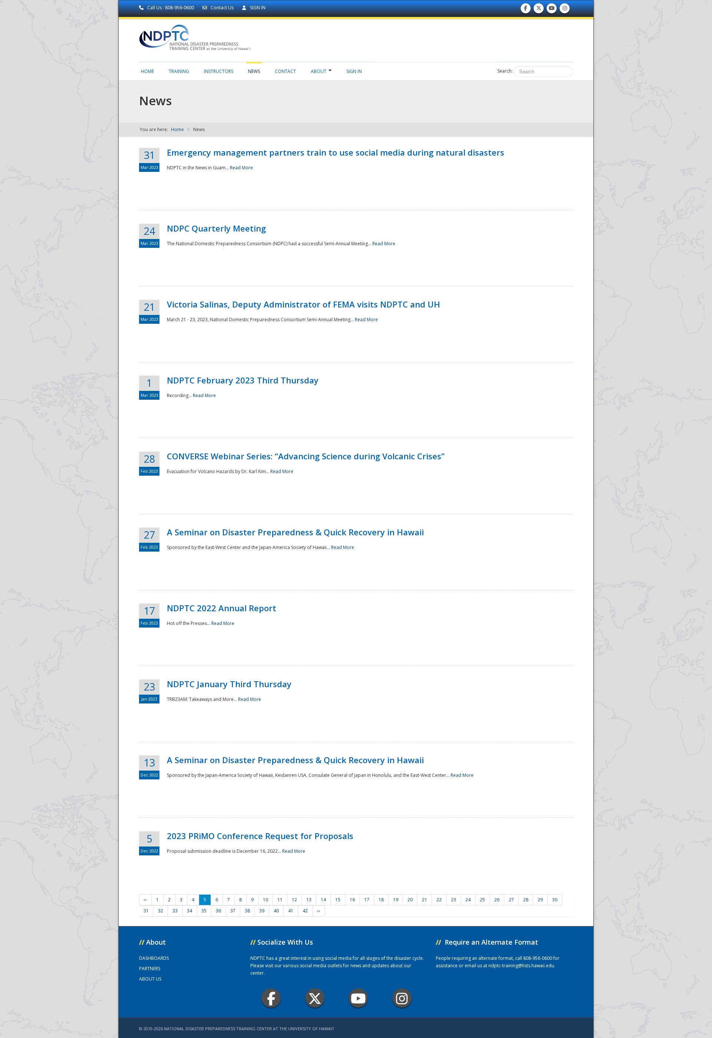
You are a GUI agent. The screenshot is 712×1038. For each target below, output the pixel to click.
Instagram (402, 998)
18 (381, 899)
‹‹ (145, 899)
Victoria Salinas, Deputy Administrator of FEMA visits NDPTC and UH (303, 304)
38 (247, 911)
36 (218, 911)
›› (318, 911)
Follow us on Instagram (564, 10)
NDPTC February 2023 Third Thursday (243, 380)
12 (294, 899)
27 (511, 899)
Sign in (354, 71)
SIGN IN (257, 7)
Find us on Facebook (525, 10)
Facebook (271, 998)
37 (232, 911)
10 (265, 899)
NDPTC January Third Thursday (229, 683)
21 (424, 899)
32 (160, 911)
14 (323, 899)
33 (175, 911)
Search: (504, 71)
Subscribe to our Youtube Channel (552, 10)
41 (290, 911)
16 (352, 899)
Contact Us (222, 7)
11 (280, 899)
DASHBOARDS (154, 958)
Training (179, 71)
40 (276, 911)
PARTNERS (149, 968)
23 (453, 899)
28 (525, 899)
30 (554, 899)
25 (482, 899)
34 (189, 911)
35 (204, 911)
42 (305, 911)
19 (395, 899)
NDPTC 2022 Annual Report (221, 607)
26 (497, 899)
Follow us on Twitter (539, 10)
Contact (285, 71)
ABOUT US (150, 979)
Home (147, 71)
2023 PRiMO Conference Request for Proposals (260, 835)
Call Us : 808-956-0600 (170, 7)
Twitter (314, 998)
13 (309, 899)
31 (146, 911)
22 (439, 899)
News (254, 71)
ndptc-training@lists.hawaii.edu (521, 965)
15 (337, 899)
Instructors (218, 71)
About (318, 71)
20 (410, 899)
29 (540, 899)
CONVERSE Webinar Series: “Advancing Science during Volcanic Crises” (306, 456)
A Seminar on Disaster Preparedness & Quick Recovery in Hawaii (295, 532)
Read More (241, 167)
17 (366, 899)
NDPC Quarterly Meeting (216, 228)
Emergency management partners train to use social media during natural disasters (335, 152)
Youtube (358, 998)
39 (261, 911)
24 (468, 899)
